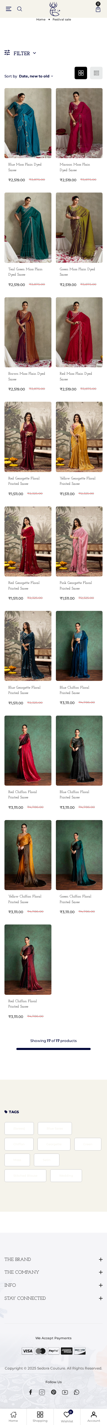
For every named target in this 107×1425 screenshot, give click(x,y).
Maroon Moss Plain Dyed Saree (75, 167)
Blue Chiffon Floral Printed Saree (74, 690)
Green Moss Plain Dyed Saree (77, 272)
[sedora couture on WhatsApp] (76, 1392)
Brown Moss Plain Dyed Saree (26, 376)
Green (87, 1144)
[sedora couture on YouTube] (65, 1392)
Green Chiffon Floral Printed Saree (75, 899)
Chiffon (19, 1144)
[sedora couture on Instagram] (42, 1392)
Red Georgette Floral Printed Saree (24, 481)
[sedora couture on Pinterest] (54, 1392)
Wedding (66, 1175)
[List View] (96, 73)
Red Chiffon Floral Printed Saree (22, 794)
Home (40, 19)
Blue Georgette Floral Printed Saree (24, 690)
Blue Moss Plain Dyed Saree (25, 167)
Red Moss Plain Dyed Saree (76, 376)
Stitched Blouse (25, 1175)
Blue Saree (55, 1128)
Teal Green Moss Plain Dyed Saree (25, 272)
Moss (17, 1160)
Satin (47, 1160)
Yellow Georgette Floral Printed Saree (77, 481)
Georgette (54, 1144)
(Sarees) (19, 1128)
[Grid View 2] (81, 73)
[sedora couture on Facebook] (30, 1392)
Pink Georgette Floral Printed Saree (76, 585)
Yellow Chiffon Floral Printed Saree (24, 899)
